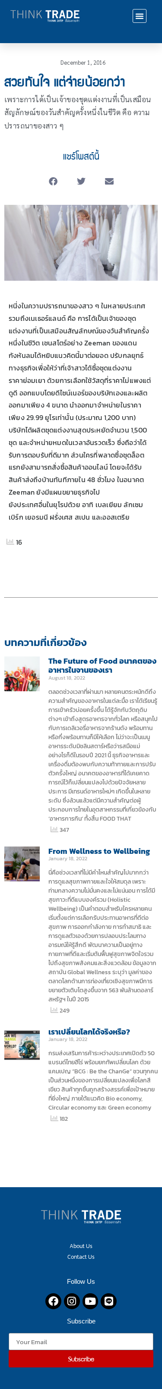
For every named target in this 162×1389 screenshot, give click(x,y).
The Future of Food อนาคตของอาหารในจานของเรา (102, 665)
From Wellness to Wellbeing (99, 851)
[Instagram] (72, 1301)
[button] (139, 16)
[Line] (109, 1301)
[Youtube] (90, 1301)
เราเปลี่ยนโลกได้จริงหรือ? (89, 1032)
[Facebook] (53, 1301)
